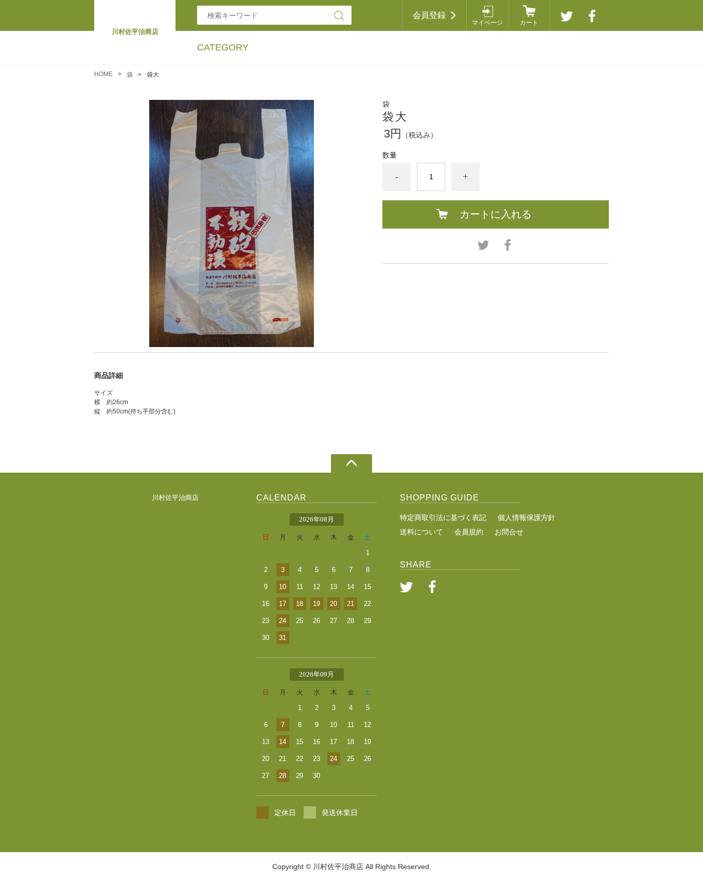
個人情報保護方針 (526, 517)
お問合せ (509, 532)
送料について (421, 532)
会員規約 (468, 532)
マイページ (487, 22)
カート (529, 22)
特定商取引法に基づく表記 (443, 517)
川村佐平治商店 (175, 497)
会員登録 (429, 15)
